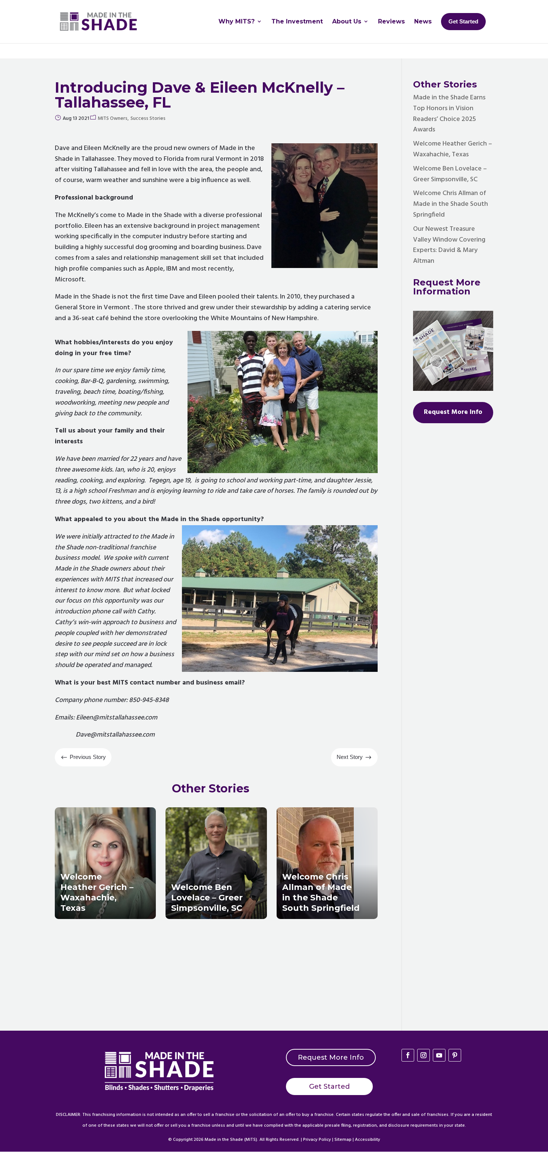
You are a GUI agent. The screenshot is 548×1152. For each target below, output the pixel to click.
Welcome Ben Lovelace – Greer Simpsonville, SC (450, 174)
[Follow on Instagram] (423, 1055)
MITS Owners (112, 118)
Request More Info (331, 1057)
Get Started (329, 1086)
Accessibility (367, 1139)
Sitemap (343, 1139)
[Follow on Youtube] (439, 1055)
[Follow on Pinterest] (454, 1055)
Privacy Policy (317, 1139)
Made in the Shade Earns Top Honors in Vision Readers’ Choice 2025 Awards (449, 113)
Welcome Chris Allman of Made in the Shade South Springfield (450, 204)
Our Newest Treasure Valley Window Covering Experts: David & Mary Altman (449, 245)
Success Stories (148, 118)
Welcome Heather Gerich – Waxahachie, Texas (452, 149)
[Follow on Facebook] (407, 1055)
